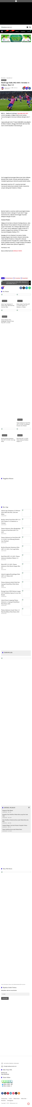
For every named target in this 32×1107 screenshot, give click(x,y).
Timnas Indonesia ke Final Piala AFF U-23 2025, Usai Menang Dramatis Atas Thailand (23, 424)
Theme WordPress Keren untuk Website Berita (12, 829)
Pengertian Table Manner (7, 810)
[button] (30, 27)
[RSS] (19, 1093)
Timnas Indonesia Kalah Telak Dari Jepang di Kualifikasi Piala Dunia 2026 (10, 584)
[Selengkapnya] (29, 807)
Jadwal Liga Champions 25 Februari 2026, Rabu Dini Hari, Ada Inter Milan (8, 306)
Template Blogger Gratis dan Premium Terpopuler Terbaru (14, 825)
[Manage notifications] (28, 1104)
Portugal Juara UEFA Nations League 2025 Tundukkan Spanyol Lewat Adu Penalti (11, 593)
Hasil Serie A (10, 278)
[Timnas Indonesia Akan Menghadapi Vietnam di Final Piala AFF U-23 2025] (8, 313)
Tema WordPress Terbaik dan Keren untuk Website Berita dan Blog (15, 820)
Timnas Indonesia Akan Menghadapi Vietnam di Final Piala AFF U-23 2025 (7, 321)
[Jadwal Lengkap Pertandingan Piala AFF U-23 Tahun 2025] (26, 575)
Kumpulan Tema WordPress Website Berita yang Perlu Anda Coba (15, 815)
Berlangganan (10, 1100)
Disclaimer (3, 1100)
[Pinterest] (8, 1093)
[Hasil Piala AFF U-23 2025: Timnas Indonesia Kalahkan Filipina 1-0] (24, 432)
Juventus (18, 278)
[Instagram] (13, 1093)
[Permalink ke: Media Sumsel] (3, 88)
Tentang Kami (4, 1098)
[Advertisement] (16, 60)
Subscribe (4, 998)
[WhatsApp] (29, 288)
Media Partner (17, 1098)
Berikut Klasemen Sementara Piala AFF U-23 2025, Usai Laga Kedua (8, 440)
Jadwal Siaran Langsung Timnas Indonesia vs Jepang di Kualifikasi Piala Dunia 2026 (10, 602)
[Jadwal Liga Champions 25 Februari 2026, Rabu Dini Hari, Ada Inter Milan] (8, 298)
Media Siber (23, 1098)
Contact (10, 1098)
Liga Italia (25, 278)
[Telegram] (26, 288)
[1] (26, 88)
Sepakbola (4, 80)
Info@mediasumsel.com (10, 1066)
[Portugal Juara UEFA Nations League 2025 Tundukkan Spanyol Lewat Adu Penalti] (26, 593)
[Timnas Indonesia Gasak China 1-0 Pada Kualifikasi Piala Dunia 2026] (26, 611)
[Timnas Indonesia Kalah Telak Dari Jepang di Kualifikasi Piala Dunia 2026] (26, 584)
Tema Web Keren (5, 1074)
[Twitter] (23, 288)
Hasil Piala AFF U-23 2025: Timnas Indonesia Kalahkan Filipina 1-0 (22, 440)
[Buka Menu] (27, 27)
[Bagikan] (29, 88)
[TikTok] (16, 1093)
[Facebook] (21, 288)
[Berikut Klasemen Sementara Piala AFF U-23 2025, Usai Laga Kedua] (8, 432)
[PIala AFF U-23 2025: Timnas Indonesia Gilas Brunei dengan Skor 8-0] (26, 567)
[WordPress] (10, 1093)
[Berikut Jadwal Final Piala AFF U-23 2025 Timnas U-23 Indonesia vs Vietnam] (24, 298)
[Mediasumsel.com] (6, 27)
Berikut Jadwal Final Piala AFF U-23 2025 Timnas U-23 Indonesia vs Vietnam (23, 306)
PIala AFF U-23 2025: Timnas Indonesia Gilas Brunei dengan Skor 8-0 (10, 566)
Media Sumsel (8, 87)
